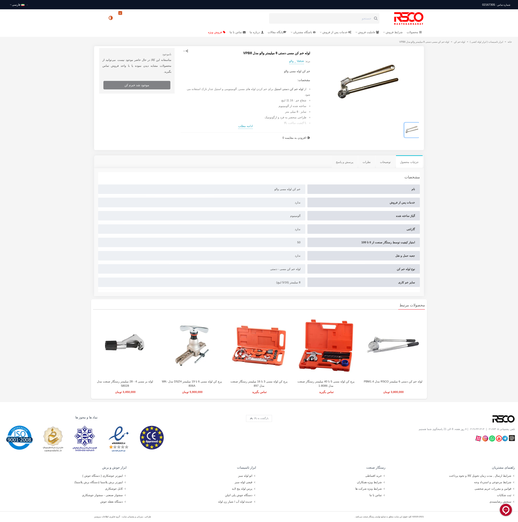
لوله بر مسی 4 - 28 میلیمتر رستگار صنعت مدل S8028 (125, 383)
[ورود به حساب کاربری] (99, 18)
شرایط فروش (394, 32)
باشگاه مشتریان (302, 32)
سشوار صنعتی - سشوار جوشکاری (102, 495)
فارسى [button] (16, 4)
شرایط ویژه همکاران (369, 482)
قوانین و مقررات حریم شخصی (492, 488)
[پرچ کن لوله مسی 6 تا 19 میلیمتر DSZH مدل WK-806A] (192, 345)
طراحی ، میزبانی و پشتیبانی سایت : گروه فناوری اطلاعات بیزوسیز (122, 517)
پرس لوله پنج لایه (242, 488)
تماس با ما (236, 32)
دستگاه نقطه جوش (111, 501)
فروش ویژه (215, 32)
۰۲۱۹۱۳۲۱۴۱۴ (476, 429)
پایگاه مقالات (275, 32)
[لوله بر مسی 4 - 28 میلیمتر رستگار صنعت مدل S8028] (125, 345)
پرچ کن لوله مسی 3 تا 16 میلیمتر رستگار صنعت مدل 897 (259, 383)
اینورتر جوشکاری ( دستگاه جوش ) (102, 475)
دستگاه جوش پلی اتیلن (238, 495)
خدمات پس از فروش (335, 32)
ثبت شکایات (504, 495)
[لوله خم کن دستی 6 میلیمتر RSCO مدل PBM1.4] (393, 345)
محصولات (412, 32)
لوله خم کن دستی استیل (288, 89)
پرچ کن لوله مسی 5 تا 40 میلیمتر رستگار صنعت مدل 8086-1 (326, 383)
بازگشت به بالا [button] (261, 418)
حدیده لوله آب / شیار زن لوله (235, 501)
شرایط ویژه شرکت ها (368, 488)
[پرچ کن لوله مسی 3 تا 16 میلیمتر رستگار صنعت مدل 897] (259, 345)
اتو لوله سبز (245, 475)
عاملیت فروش (366, 32)
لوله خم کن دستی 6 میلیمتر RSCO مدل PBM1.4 (393, 381)
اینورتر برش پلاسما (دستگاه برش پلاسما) (98, 482)
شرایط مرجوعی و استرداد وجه (492, 482)
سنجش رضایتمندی (500, 501)
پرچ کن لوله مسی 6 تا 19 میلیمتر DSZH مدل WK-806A (192, 383)
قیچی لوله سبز (243, 482)
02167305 (496, 4)
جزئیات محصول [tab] (409, 162)
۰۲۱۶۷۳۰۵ (493, 429)
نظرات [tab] (367, 162)
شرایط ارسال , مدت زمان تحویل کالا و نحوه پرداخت (480, 475)
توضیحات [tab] (385, 162)
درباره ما (255, 32)
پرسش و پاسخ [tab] (344, 162)
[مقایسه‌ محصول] (111, 18)
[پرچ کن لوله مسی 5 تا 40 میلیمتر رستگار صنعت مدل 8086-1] (326, 345)
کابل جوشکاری (114, 488)
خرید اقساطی (373, 475)
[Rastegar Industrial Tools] (404, 18)
